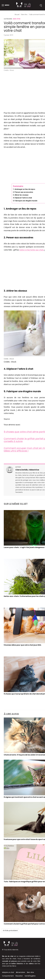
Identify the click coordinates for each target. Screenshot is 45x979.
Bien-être (24, 14)
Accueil (17, 14)
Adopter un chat (8, 972)
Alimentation (20, 972)
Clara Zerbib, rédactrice (27, 469)
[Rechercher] (40, 5)
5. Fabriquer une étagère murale (25, 201)
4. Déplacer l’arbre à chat (22, 198)
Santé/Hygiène (30, 976)
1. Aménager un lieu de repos (24, 189)
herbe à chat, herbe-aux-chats (31, 250)
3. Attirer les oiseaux (20, 195)
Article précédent (10, 930)
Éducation (19, 976)
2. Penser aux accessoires (23, 192)
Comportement (8, 976)
